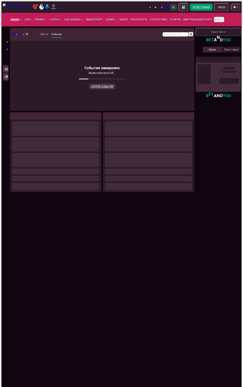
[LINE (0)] (13, 34)
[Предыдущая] (105, 115)
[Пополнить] (173, 7)
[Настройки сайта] (235, 7)
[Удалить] (191, 115)
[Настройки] (235, 76)
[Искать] (191, 34)
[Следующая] (113, 115)
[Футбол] (20, 34)
